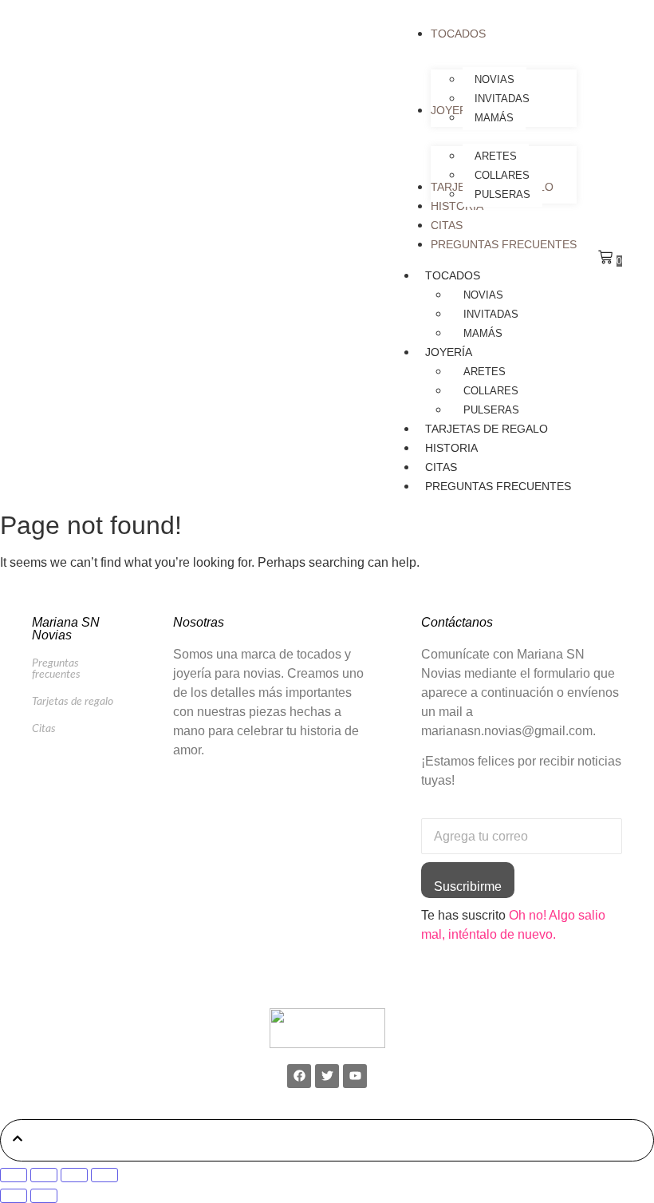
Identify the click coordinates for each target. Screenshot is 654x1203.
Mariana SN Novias (66, 628)
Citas (44, 728)
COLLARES (490, 391)
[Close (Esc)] (104, 1175)
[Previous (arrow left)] (13, 1196)
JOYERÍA (448, 352)
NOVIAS (483, 295)
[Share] (74, 1175)
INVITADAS (490, 314)
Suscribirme (468, 886)
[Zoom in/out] (13, 1175)
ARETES (484, 372)
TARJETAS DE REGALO (486, 428)
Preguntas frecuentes (56, 669)
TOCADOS (452, 275)
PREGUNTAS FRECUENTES (498, 486)
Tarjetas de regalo (72, 701)
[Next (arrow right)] (43, 1196)
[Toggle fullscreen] (43, 1175)
